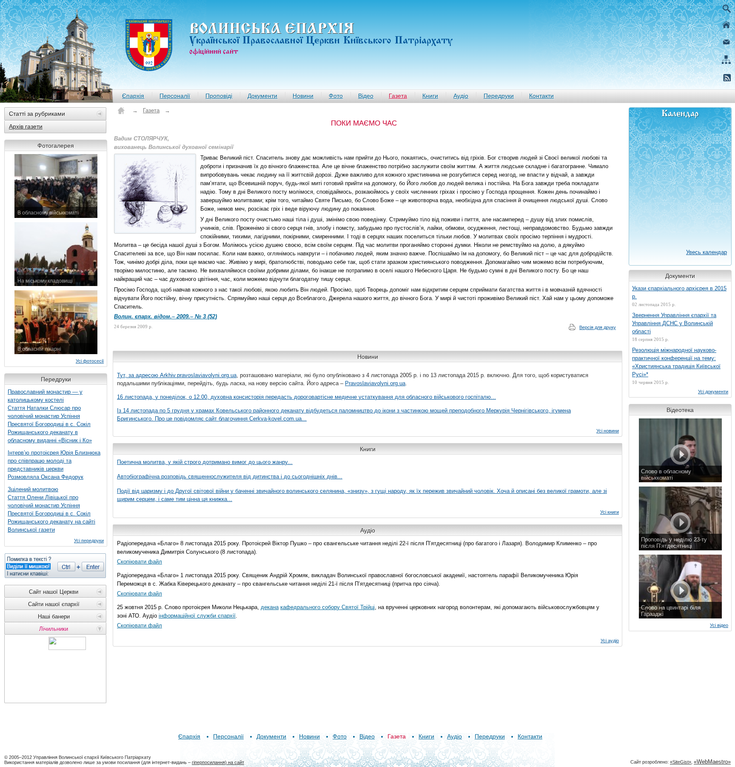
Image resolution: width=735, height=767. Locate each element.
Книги (430, 95)
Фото (336, 95)
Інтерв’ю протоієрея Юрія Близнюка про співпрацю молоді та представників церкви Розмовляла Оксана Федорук (54, 464)
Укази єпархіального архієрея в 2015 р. (679, 292)
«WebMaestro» (712, 761)
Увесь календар (706, 252)
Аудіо (460, 95)
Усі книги (609, 512)
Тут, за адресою (138, 375)
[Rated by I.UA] (67, 647)
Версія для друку (597, 327)
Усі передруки (89, 540)
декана (270, 607)
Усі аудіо (610, 640)
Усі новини (607, 430)
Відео (365, 95)
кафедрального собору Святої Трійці (327, 607)
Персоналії (175, 95)
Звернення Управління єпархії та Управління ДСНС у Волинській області (674, 323)
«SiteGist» (680, 761)
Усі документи (713, 391)
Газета (398, 95)
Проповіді (218, 95)
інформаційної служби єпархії (197, 615)
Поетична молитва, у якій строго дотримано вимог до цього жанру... (205, 462)
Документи (262, 95)
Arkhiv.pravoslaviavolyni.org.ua (198, 375)
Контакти (541, 95)
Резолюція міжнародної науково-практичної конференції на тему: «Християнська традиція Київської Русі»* (676, 362)
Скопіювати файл (139, 561)
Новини (303, 95)
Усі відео (719, 625)
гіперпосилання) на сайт (218, 762)
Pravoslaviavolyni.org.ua (375, 383)
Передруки (499, 95)
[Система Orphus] (55, 565)
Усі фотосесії (90, 360)
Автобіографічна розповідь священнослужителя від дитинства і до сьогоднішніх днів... (229, 476)
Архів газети (26, 126)
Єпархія (133, 95)
